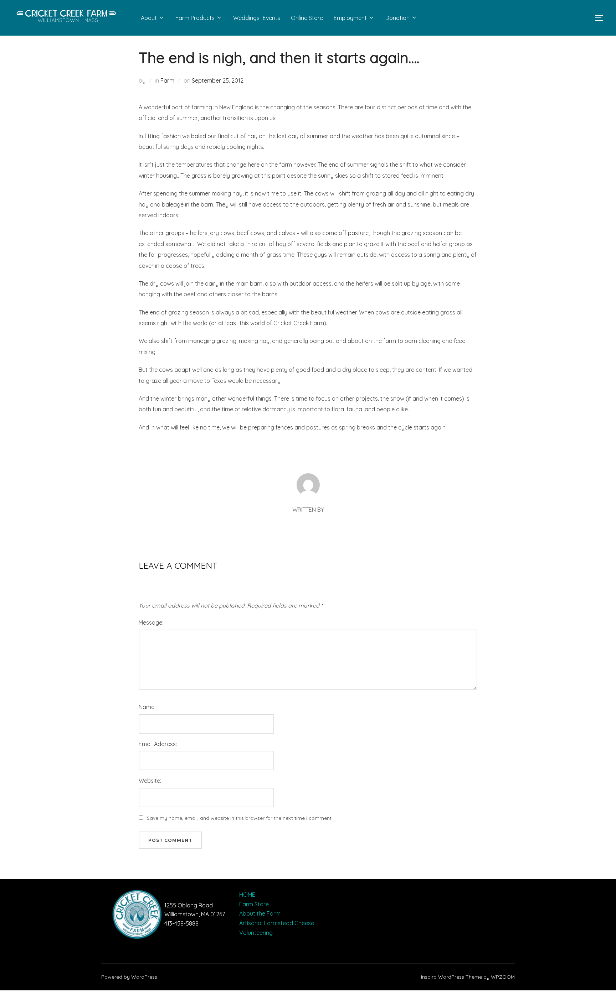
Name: (147, 706)
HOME (247, 894)
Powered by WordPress (129, 977)
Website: (150, 780)
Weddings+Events (256, 17)
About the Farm (260, 913)
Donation (397, 17)
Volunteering (256, 932)
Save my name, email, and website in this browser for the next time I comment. (240, 818)
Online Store (307, 17)
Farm (167, 80)
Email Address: (158, 743)
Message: (151, 622)
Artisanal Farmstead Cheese (276, 923)
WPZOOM (503, 977)
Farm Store (254, 904)
